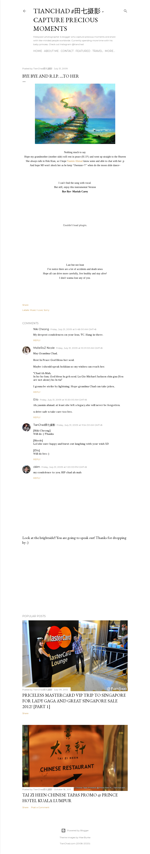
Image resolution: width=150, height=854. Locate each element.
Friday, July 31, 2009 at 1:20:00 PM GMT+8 (64, 467)
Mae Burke (84, 837)
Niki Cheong (41, 329)
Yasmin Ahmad (75, 161)
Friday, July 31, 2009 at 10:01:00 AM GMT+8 (79, 348)
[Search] (125, 10)
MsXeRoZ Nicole (44, 348)
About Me (51, 51)
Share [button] (25, 304)
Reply (36, 340)
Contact (67, 51)
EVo (35, 399)
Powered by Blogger (78, 830)
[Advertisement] (75, 579)
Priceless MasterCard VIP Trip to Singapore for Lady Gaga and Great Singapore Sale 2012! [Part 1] (74, 700)
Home (37, 51)
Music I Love (36, 310)
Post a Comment (40, 807)
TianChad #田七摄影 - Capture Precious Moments (68, 20)
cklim (36, 467)
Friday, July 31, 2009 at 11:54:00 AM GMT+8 (79, 425)
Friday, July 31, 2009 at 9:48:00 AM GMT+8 (73, 329)
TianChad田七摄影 (44, 425)
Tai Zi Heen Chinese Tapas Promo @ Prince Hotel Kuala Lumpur (70, 797)
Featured (83, 51)
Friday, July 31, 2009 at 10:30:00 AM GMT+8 (63, 399)
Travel (97, 51)
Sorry (46, 310)
